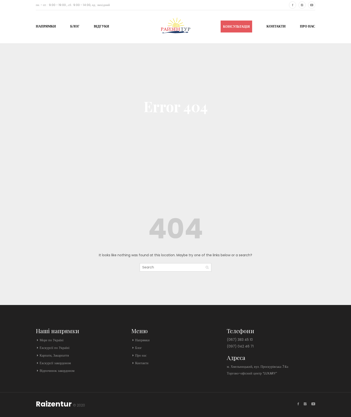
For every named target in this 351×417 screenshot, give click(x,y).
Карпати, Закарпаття (54, 355)
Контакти (276, 26)
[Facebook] (292, 5)
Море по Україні (52, 340)
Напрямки (46, 26)
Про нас (307, 26)
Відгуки (101, 26)
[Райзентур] (175, 26)
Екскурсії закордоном (55, 363)
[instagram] (302, 5)
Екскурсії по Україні (54, 347)
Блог (75, 26)
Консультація (236, 26)
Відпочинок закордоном (57, 370)
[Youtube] (311, 5)
